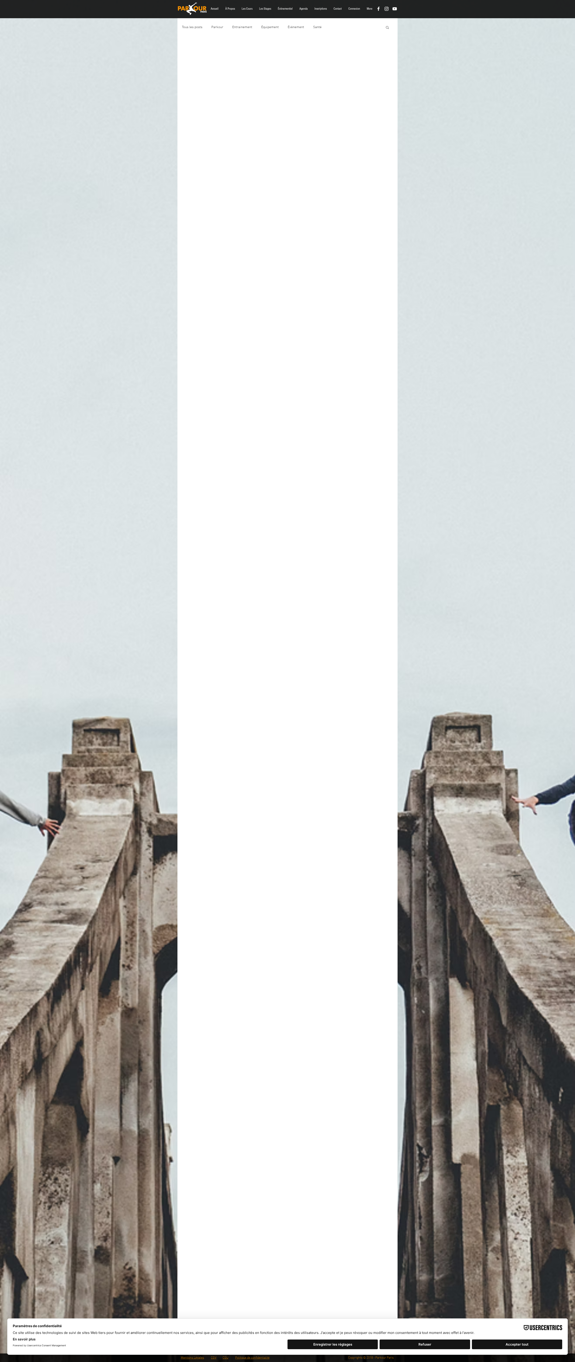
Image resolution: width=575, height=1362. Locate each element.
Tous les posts (192, 27)
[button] (230, 8)
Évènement (296, 27)
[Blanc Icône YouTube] (394, 8)
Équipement (270, 27)
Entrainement (242, 27)
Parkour (217, 27)
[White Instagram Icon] (386, 8)
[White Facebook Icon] (378, 8)
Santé (317, 27)
